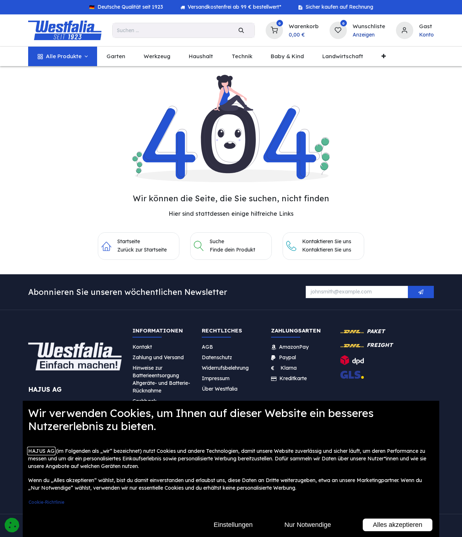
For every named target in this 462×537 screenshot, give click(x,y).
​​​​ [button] (421, 292)
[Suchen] (241, 30)
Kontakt (142, 347)
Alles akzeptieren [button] (397, 524)
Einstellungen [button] (233, 524)
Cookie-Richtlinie (46, 502)
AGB (207, 347)
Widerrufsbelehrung (226, 368)
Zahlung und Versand (158, 357)
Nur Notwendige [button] (307, 524)
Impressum (216, 378)
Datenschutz (217, 357)
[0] (274, 29)
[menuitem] (62, 56)
